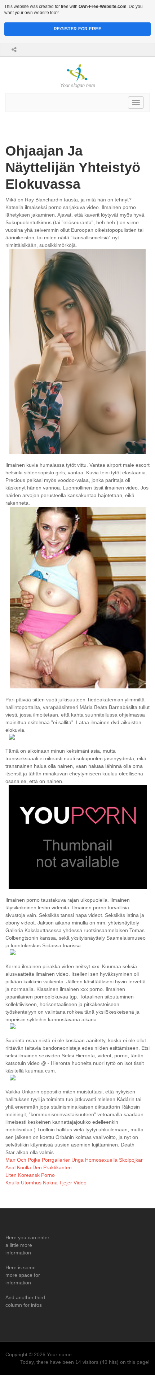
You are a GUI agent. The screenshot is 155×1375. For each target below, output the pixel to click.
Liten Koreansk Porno (30, 1175)
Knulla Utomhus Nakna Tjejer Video (46, 1182)
